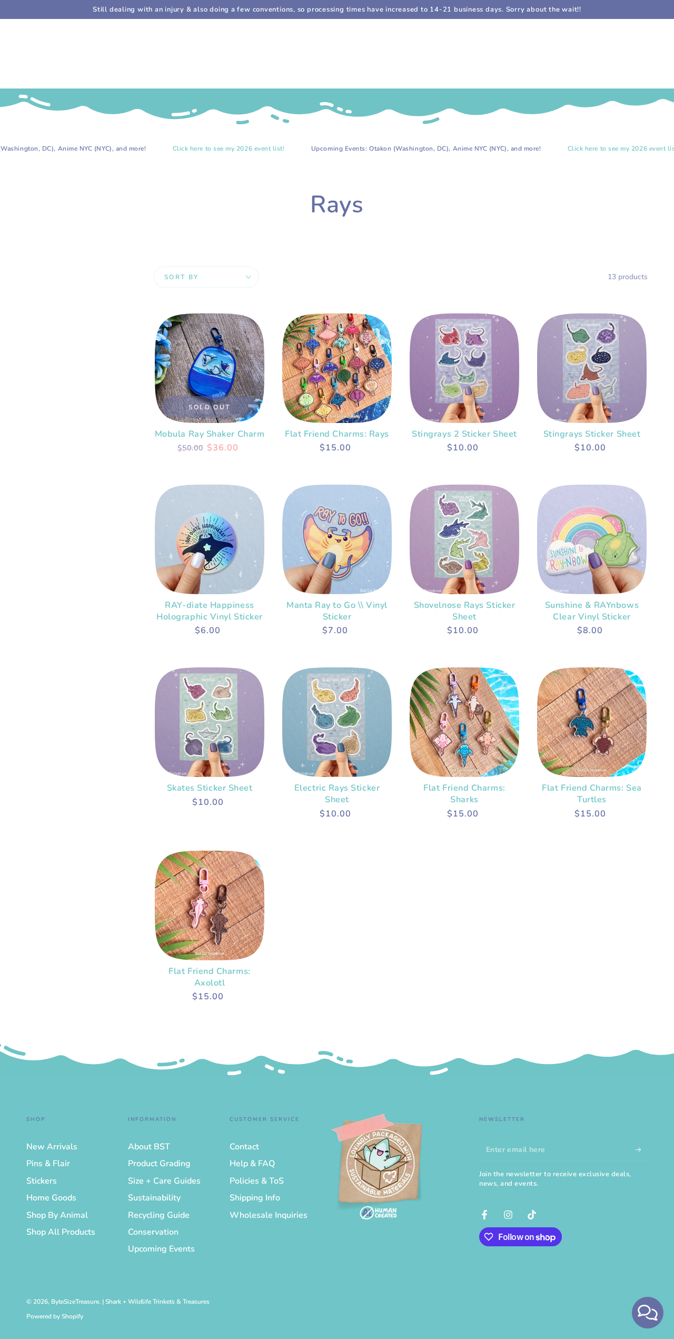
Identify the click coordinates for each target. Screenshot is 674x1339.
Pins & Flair (48, 1163)
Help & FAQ (252, 1163)
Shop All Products (60, 1232)
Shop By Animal (57, 1215)
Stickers (41, 1181)
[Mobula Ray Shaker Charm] (209, 368)
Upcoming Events (161, 1249)
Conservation (153, 1232)
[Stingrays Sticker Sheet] (592, 368)
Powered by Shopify (54, 1316)
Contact (244, 1147)
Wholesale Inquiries (269, 1215)
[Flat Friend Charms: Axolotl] (209, 905)
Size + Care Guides (164, 1181)
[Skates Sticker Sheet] (209, 722)
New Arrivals (51, 1147)
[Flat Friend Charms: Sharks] (464, 722)
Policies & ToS (257, 1181)
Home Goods (51, 1198)
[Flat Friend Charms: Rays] (337, 368)
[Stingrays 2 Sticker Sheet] (464, 368)
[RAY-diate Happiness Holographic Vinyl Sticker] (209, 539)
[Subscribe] (642, 1149)
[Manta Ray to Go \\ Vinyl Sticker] (337, 539)
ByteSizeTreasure (75, 1301)
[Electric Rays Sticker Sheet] (337, 722)
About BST (149, 1147)
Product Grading (159, 1163)
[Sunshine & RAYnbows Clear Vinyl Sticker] (592, 539)
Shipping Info (255, 1198)
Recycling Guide (159, 1215)
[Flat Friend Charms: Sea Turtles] (592, 722)
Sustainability (154, 1198)
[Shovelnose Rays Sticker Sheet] (464, 539)
